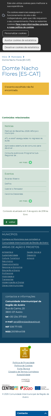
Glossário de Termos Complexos (23, 371)
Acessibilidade (23, 374)
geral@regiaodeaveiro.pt (26, 321)
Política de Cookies (23, 365)
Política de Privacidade (23, 362)
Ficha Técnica (23, 368)
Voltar (12, 222)
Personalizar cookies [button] (16, 33)
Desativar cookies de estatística (22, 47)
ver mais (23, 162)
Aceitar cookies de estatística (20, 40)
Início (4, 57)
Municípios (16, 57)
